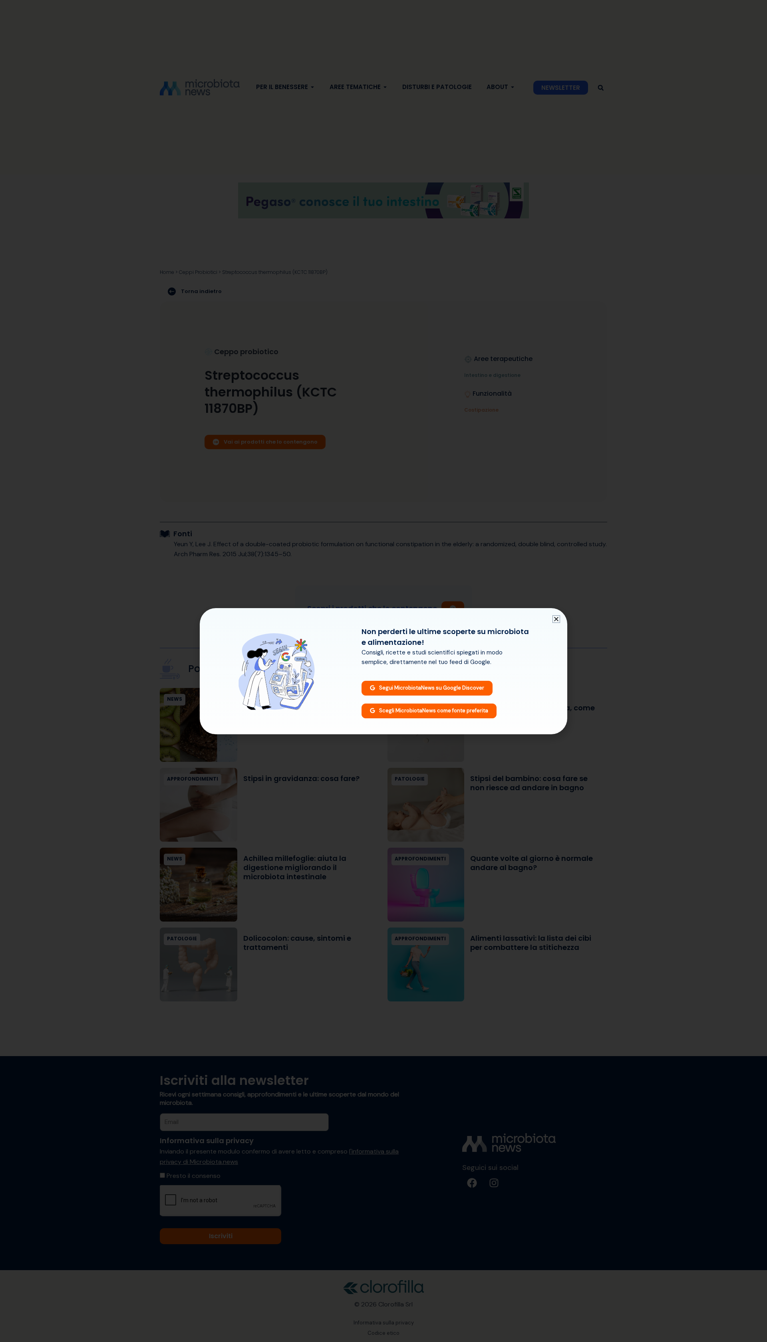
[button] (556, 619)
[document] (383, 671)
